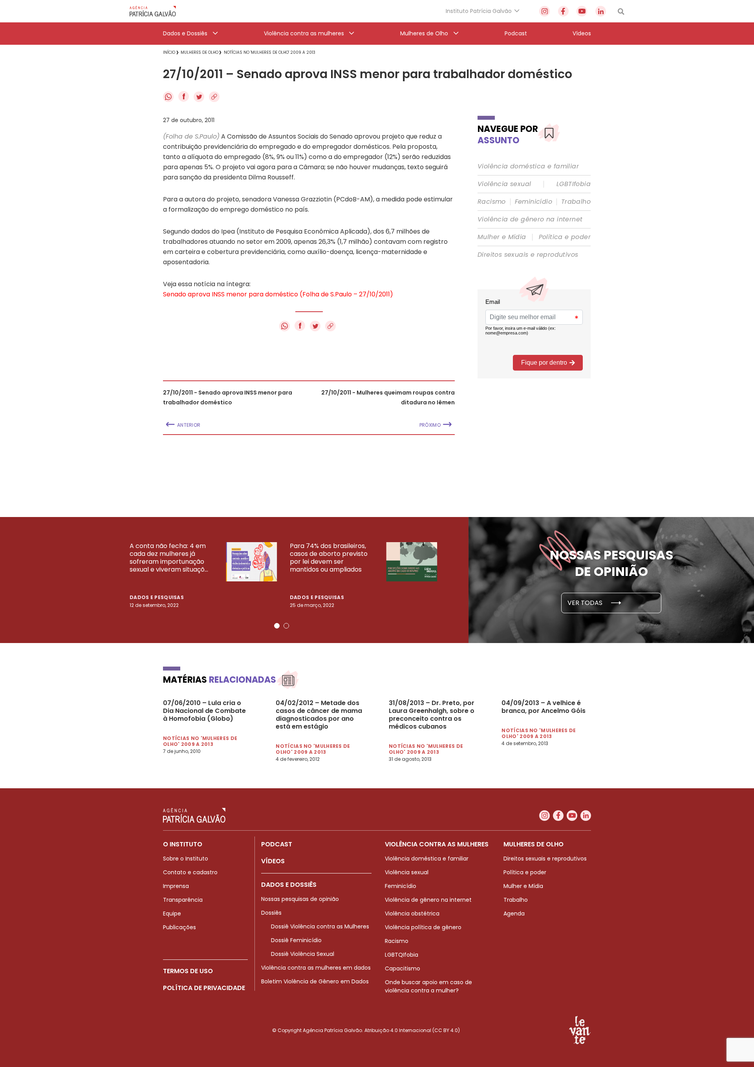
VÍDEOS (273, 861)
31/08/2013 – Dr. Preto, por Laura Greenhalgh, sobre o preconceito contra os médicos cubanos (431, 715)
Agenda (514, 913)
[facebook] (563, 11)
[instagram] (544, 11)
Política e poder (565, 237)
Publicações (179, 927)
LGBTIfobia (573, 184)
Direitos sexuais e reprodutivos (528, 254)
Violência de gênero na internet (530, 219)
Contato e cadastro (190, 872)
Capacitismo (402, 968)
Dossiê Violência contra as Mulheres (320, 926)
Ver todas (585, 602)
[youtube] (581, 11)
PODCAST (276, 844)
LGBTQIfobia (401, 955)
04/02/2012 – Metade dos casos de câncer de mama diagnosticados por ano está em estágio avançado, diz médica (319, 715)
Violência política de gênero (423, 927)
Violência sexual (504, 184)
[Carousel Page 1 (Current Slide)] (277, 626)
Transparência (183, 900)
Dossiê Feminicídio (296, 940)
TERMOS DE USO (188, 971)
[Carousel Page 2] (286, 626)
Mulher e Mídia (502, 237)
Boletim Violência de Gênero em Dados (315, 981)
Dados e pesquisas (157, 597)
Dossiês (271, 913)
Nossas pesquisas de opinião (300, 899)
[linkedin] (600, 11)
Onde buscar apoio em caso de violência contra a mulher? (428, 986)
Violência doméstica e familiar (528, 166)
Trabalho (576, 201)
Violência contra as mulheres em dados (316, 968)
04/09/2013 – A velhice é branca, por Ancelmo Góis (543, 707)
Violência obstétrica (412, 913)
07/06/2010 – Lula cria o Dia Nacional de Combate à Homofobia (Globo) (204, 711)
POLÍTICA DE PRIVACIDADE (204, 987)
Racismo (492, 201)
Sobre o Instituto (185, 858)
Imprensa (176, 886)
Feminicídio (533, 201)
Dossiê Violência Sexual (302, 954)
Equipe (172, 913)
